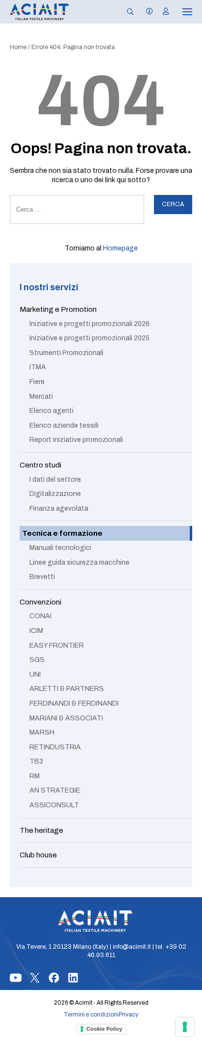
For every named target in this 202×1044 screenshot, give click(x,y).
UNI (35, 674)
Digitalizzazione (55, 493)
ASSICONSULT (54, 805)
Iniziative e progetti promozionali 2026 (89, 324)
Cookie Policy (104, 1028)
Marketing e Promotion (58, 309)
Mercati (41, 396)
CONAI (40, 616)
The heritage (41, 830)
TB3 (36, 761)
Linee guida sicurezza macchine (79, 562)
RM (34, 776)
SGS (37, 659)
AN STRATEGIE (54, 790)
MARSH (41, 732)
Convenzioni (40, 602)
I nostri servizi (49, 287)
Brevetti (42, 576)
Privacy (128, 1014)
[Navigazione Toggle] (180, 12)
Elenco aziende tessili (64, 425)
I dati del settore (55, 479)
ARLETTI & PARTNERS (66, 688)
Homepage (120, 248)
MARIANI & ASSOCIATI (66, 718)
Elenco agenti (51, 410)
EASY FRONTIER (56, 645)
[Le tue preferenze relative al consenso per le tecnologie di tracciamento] (185, 1026)
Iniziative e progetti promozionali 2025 (89, 338)
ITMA (37, 367)
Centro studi (40, 465)
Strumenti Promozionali (66, 353)
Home (18, 47)
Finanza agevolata (58, 508)
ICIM (36, 630)
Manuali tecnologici (60, 547)
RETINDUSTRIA (55, 747)
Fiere (37, 381)
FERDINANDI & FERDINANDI (74, 703)
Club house (38, 855)
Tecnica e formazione (62, 533)
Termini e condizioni (91, 1014)
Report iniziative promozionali (76, 439)
